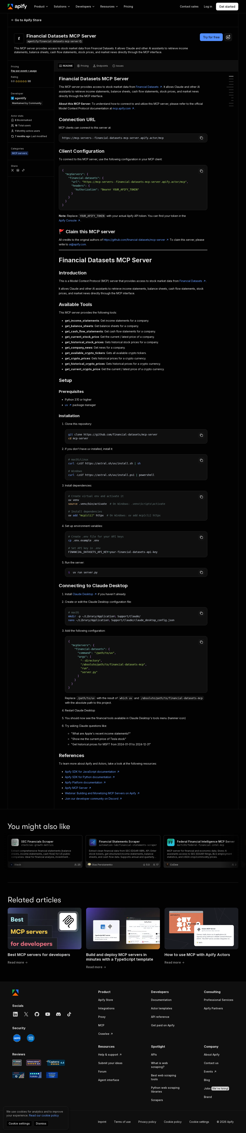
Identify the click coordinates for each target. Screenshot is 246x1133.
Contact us (211, 1063)
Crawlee (103, 1033)
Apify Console (68, 220)
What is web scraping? (159, 1064)
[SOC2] (30, 1038)
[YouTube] (48, 1014)
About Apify (211, 1054)
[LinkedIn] (15, 1014)
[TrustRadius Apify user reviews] (35, 1075)
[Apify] (17, 6)
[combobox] (228, 37)
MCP (101, 1025)
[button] (113, 992)
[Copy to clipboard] (201, 138)
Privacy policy (147, 1121)
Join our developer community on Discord (91, 798)
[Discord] (58, 1014)
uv (66, 405)
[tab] (65, 66)
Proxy (102, 1016)
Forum (102, 1071)
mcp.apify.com (122, 108)
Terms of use (122, 1121)
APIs (154, 1054)
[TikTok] (69, 1014)
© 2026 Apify (225, 1121)
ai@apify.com (77, 244)
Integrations (106, 1008)
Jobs (216, 1088)
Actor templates (161, 1008)
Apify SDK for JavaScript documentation (90, 771)
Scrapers (157, 1100)
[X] (26, 1014)
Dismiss (41, 1123)
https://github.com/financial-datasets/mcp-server (134, 239)
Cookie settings (199, 1121)
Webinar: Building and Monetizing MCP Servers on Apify (100, 793)
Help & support (108, 1054)
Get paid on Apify (163, 1025)
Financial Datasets (147, 86)
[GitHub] (37, 1014)
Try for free (211, 37)
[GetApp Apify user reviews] (17, 1063)
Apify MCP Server (76, 787)
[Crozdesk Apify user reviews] (52, 1075)
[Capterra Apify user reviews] (55, 1063)
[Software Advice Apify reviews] (33, 1063)
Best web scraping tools (163, 1077)
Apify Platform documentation (83, 782)
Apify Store (105, 999)
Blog (207, 1080)
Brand (208, 1097)
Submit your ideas (110, 1063)
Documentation (161, 999)
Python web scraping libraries (165, 1089)
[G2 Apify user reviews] (18, 1075)
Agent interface (108, 1080)
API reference (160, 1016)
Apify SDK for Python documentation (88, 777)
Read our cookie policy (44, 1115)
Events (208, 1071)
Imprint (102, 1121)
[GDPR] (17, 1038)
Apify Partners (213, 1008)
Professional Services (218, 999)
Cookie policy (173, 1121)
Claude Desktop (83, 594)
